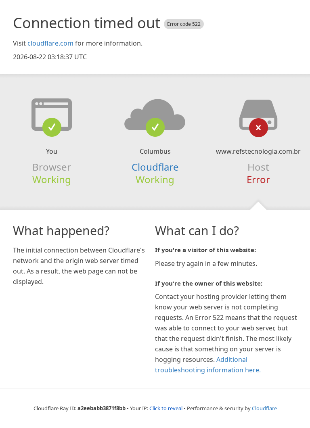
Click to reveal (165, 408)
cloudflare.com (50, 43)
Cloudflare (155, 166)
